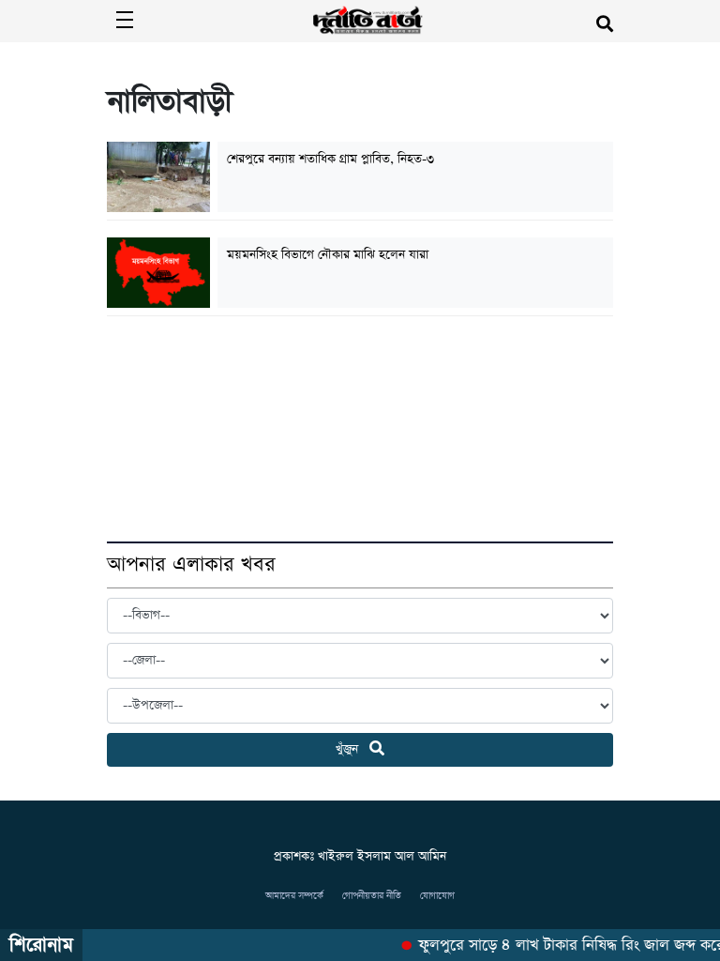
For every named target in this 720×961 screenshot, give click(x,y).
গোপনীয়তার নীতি (371, 896)
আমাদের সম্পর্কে (294, 896)
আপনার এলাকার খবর (191, 565)
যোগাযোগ (437, 896)
